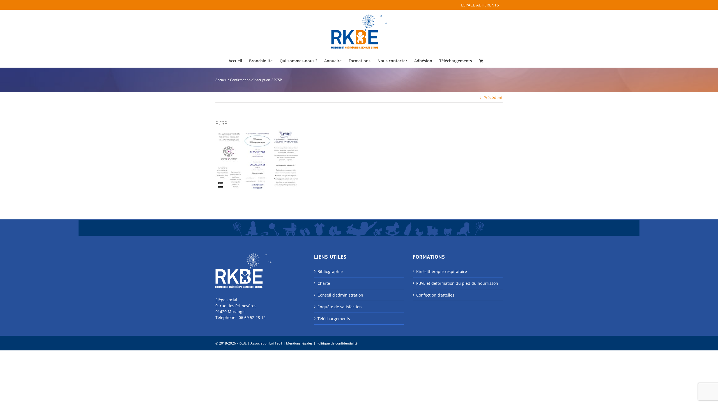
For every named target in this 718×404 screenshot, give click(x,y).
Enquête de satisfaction (339, 306)
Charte (323, 283)
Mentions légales (299, 343)
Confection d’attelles (435, 295)
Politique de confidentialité (337, 343)
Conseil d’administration (340, 295)
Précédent (493, 97)
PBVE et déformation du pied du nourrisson (457, 283)
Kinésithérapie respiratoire (441, 271)
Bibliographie (330, 271)
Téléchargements (333, 318)
